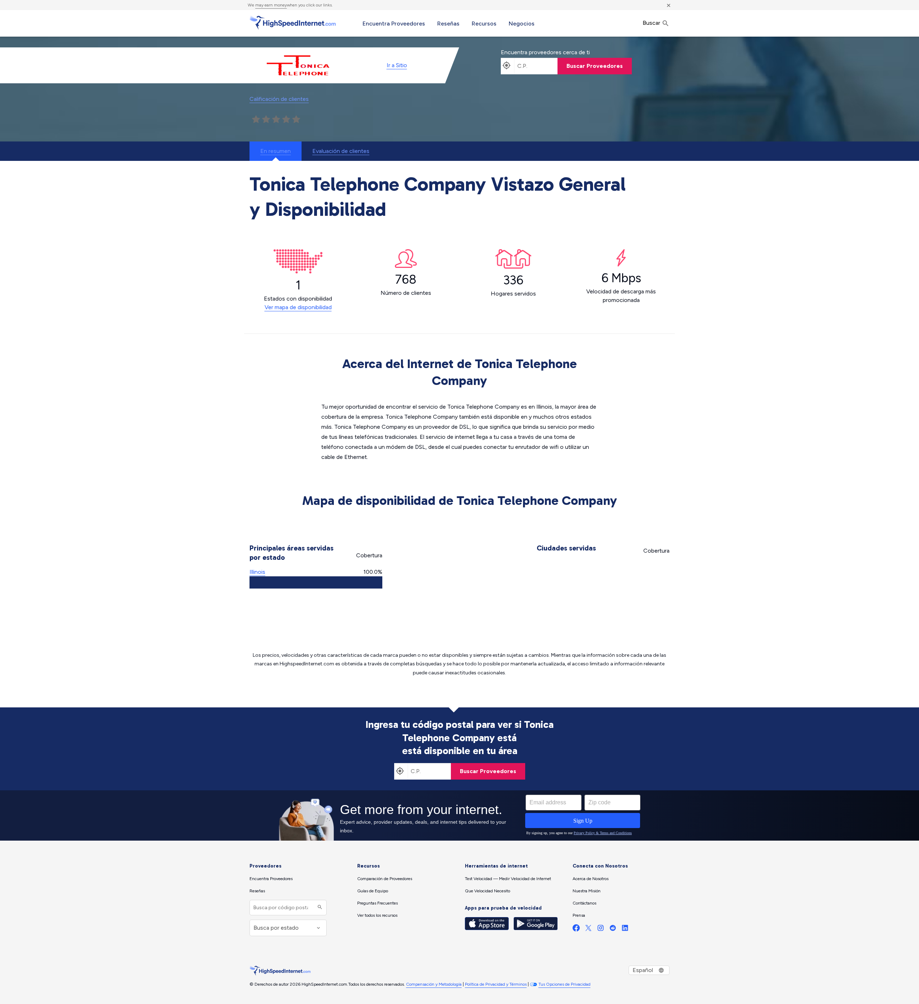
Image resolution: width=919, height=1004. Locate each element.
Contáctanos (584, 903)
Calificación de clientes (279, 99)
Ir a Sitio (397, 65)
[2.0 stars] (266, 119)
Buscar (652, 22)
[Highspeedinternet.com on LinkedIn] (625, 929)
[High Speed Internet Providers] (292, 22)
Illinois (257, 571)
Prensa (579, 915)
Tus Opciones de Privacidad (564, 984)
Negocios (522, 23)
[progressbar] (315, 582)
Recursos (484, 23)
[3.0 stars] (276, 119)
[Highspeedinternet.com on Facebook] (576, 929)
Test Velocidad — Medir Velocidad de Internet (508, 878)
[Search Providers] (319, 907)
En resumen (275, 151)
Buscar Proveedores (594, 65)
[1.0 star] (256, 119)
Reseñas (448, 23)
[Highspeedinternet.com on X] (588, 929)
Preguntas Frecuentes (377, 903)
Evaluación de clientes (340, 151)
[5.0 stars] (296, 119)
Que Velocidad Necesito (487, 890)
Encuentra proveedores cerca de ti (545, 52)
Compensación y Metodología (434, 984)
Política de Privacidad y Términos (496, 984)
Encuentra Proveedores (394, 23)
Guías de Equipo (372, 890)
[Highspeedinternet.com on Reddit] (612, 929)
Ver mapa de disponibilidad (298, 307)
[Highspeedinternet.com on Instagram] (600, 929)
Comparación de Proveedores (384, 878)
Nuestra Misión (587, 890)
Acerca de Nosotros (590, 878)
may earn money (271, 5)
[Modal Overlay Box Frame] (459, 815)
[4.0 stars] (286, 119)
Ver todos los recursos (377, 915)
